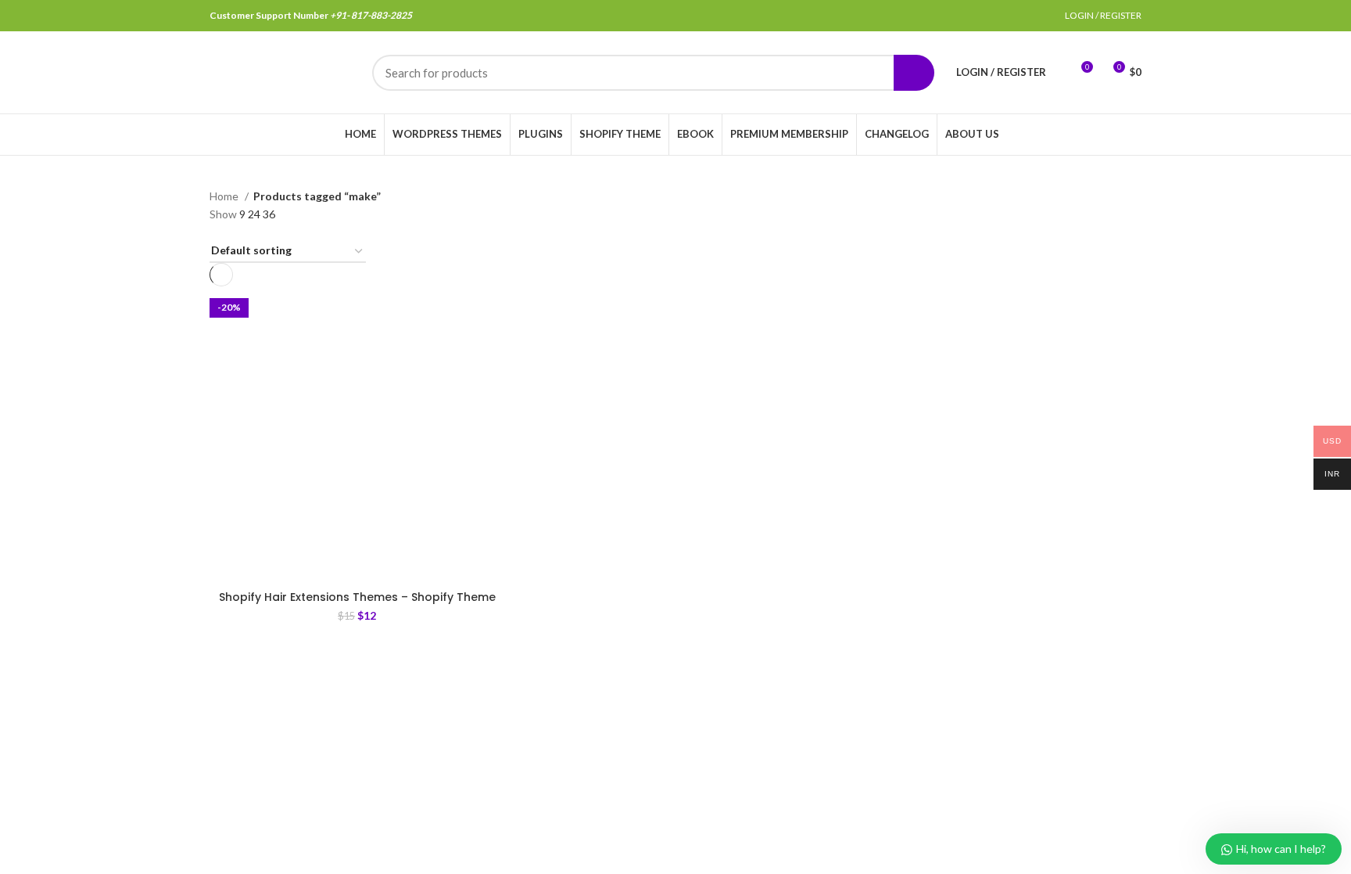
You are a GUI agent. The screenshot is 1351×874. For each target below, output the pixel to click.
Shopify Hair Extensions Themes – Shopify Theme (357, 597)
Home (225, 196)
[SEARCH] (914, 73)
